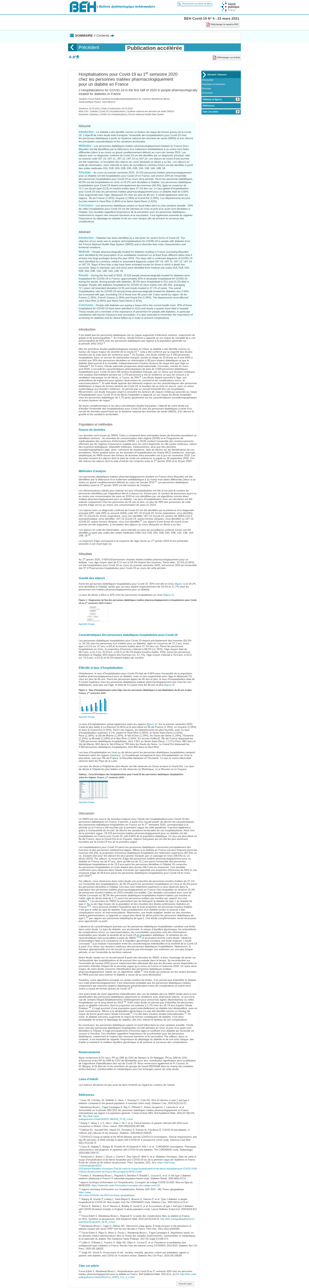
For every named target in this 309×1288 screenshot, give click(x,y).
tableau (115, 755)
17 (186, 1013)
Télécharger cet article (228, 57)
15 (125, 1002)
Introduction (208, 80)
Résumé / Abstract (217, 74)
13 (137, 937)
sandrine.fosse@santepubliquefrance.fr (121, 99)
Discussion (207, 93)
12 (87, 917)
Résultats (206, 88)
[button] (70, 57)
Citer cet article (210, 112)
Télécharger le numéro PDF (224, 24)
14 (140, 937)
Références (209, 105)
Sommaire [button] (92, 35)
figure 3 (152, 724)
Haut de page (185, 1283)
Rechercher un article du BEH (196, 3)
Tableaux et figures (212, 99)
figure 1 (180, 583)
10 (89, 535)
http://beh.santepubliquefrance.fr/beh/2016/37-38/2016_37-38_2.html (106, 1118)
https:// (95, 1185)
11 (90, 906)
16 (90, 1007)
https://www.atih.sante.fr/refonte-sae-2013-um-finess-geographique (106, 1194)
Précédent (89, 47)
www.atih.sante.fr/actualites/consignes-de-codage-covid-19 (129, 1185)
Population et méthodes (213, 84)
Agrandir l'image (87, 624)
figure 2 (169, 684)
